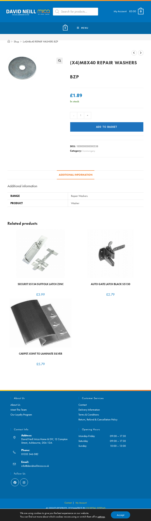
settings (101, 516)
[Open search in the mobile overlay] (75, 12)
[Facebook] (15, 482)
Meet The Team (18, 409)
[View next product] (141, 53)
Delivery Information (89, 409)
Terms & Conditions (88, 414)
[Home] (8, 41)
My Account (120, 11)
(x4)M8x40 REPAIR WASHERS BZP (40, 41)
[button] (59, 61)
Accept (120, 515)
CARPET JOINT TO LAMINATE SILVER (40, 353)
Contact (82, 404)
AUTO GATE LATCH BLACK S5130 (110, 284)
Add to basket (106, 127)
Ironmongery (88, 150)
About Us (15, 404)
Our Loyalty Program (21, 414)
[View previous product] (134, 53)
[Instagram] (24, 482)
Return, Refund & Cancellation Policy (97, 419)
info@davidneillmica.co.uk (35, 466)
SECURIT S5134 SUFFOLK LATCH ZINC (41, 284)
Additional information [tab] (75, 174)
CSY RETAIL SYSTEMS (95, 508)
